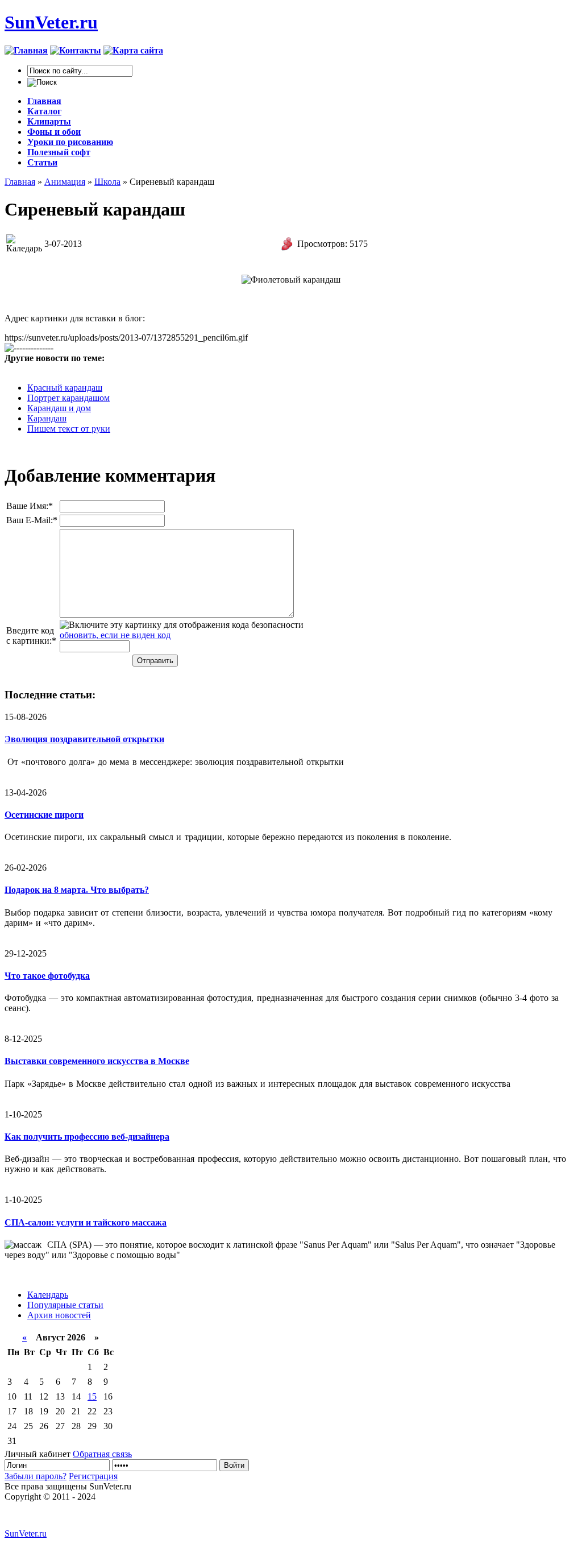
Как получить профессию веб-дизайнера (87, 1136)
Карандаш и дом (59, 408)
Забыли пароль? (35, 1476)
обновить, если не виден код (115, 635)
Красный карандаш (64, 387)
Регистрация (93, 1476)
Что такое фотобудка (47, 975)
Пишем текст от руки (68, 428)
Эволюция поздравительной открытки (84, 739)
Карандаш (46, 418)
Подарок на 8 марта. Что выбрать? (77, 890)
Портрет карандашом (68, 398)
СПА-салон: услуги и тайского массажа (86, 1222)
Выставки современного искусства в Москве (97, 1061)
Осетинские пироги (44, 814)
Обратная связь (102, 1454)
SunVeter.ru (51, 22)
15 (92, 1396)
